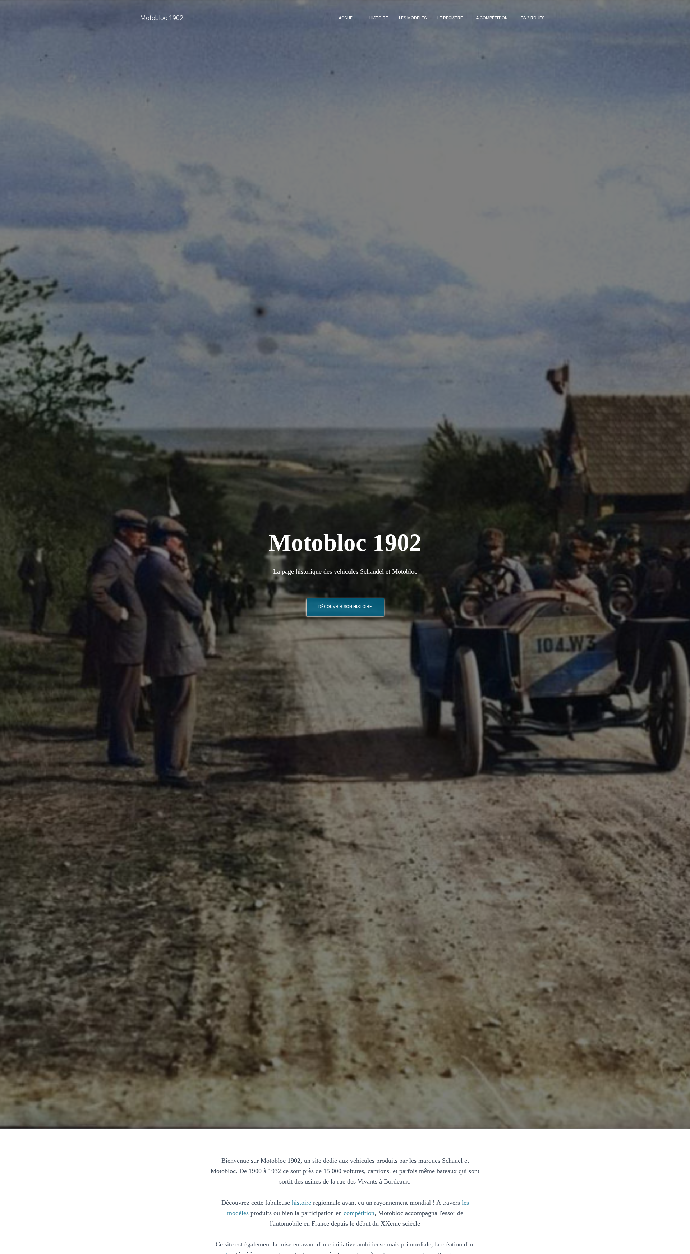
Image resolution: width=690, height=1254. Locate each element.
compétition (359, 1213)
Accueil (347, 17)
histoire (301, 1202)
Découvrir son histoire (345, 606)
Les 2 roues (531, 17)
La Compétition (491, 17)
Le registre (450, 17)
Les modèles (413, 17)
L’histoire (377, 17)
